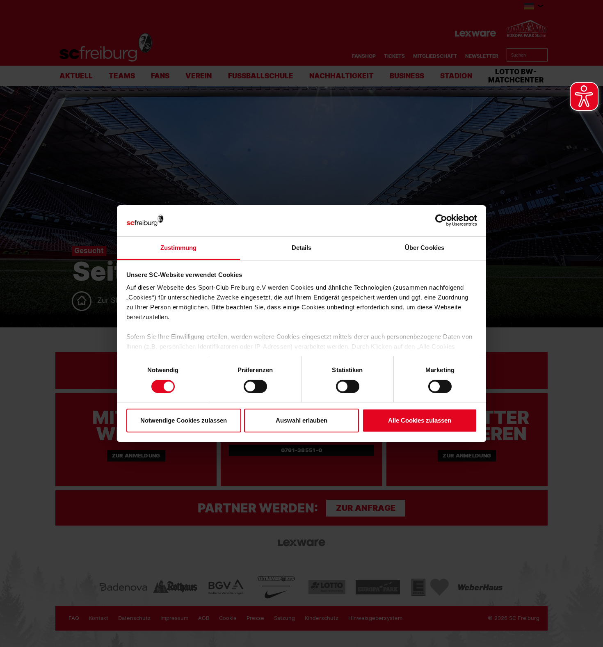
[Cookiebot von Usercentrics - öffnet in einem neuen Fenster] (441, 220)
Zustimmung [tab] (178, 247)
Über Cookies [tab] (424, 247)
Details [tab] (302, 247)
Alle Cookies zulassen (419, 420)
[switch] (255, 386)
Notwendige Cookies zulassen (183, 420)
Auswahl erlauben (301, 420)
